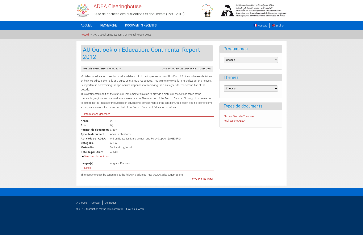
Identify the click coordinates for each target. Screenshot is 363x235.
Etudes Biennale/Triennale (239, 116)
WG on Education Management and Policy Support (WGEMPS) (145, 138)
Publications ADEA (234, 120)
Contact (95, 202)
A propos (81, 202)
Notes (87, 167)
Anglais (114, 163)
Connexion (111, 202)
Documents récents (141, 25)
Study (113, 129)
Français (262, 25)
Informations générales (97, 114)
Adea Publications (120, 134)
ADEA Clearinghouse (117, 6)
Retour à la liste (201, 179)
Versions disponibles (96, 156)
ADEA (113, 143)
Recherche (108, 25)
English (279, 25)
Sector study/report (121, 147)
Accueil (86, 25)
